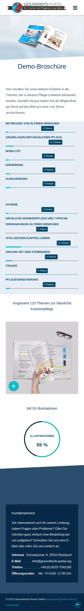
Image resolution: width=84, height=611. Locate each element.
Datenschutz (68, 599)
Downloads (12, 605)
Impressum (52, 599)
